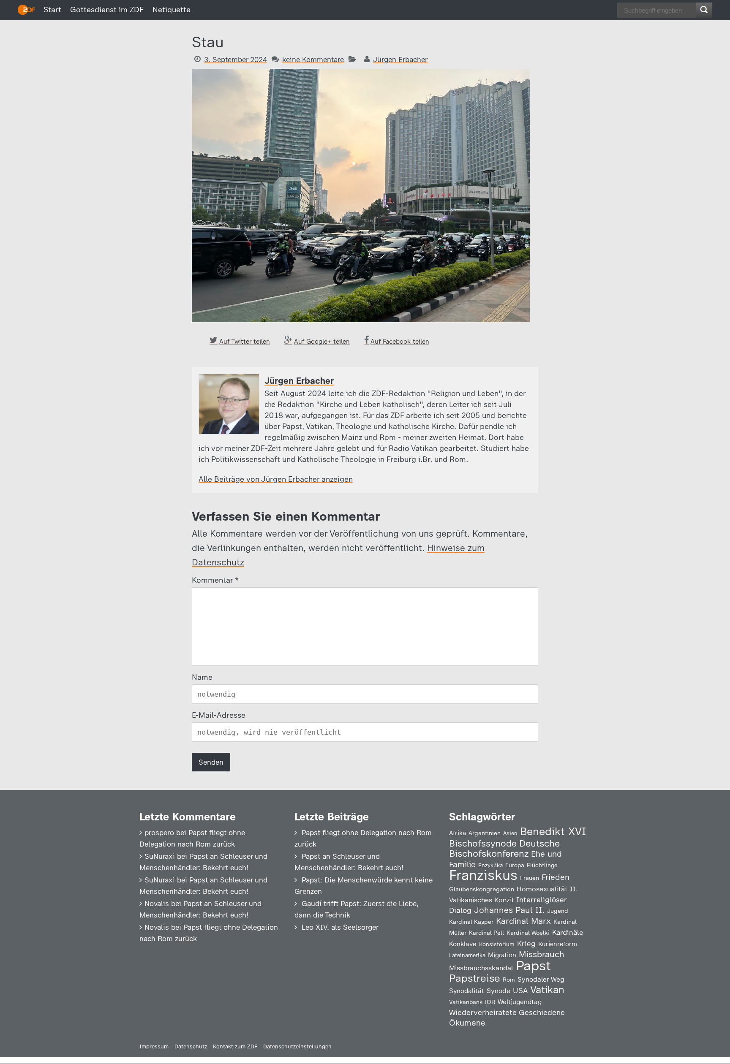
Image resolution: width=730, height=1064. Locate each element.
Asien (510, 833)
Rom (509, 979)
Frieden (555, 877)
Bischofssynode (483, 843)
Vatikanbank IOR (472, 1002)
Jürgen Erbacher (400, 59)
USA (520, 990)
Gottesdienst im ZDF (107, 9)
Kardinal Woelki (528, 932)
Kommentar (215, 580)
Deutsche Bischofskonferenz (504, 848)
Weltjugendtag (520, 1002)
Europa (514, 865)
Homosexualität (542, 889)
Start (52, 9)
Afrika (457, 833)
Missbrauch (541, 954)
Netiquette (172, 9)
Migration (502, 955)
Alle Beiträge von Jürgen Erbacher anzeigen (276, 479)
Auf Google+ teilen (322, 341)
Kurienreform (557, 944)
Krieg (526, 943)
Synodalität (466, 991)
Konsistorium (497, 944)
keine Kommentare (313, 59)
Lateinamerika (467, 955)
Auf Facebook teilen (399, 341)
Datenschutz (190, 1046)
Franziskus (483, 875)
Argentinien (485, 833)
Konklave (463, 944)
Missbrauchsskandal (481, 968)
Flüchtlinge (542, 865)
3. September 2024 (235, 59)
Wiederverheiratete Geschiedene (507, 1012)
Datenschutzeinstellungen (297, 1046)
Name (202, 677)
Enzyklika (490, 865)
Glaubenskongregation (481, 889)
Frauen (529, 878)
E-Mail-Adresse (218, 715)
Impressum (154, 1046)
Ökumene (467, 1023)
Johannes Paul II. (509, 910)
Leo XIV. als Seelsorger (340, 927)
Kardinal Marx (523, 921)
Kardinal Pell (486, 932)
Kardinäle (567, 932)
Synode (498, 991)
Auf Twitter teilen (244, 341)
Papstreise (474, 978)
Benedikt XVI (553, 831)
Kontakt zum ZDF (235, 1046)
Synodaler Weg (541, 979)
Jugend (557, 910)
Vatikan (547, 989)
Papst (533, 966)
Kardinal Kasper (471, 921)
